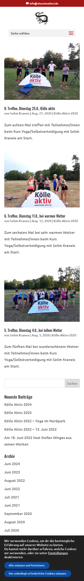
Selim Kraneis (20, 113)
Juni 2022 (12, 488)
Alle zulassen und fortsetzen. (27, 565)
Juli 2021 (11, 496)
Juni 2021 (12, 505)
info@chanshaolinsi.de (44, 3)
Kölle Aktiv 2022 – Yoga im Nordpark (34, 420)
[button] (71, 36)
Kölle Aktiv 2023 (18, 412)
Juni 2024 (12, 463)
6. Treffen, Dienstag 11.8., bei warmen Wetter (34, 216)
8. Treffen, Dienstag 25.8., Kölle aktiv (29, 108)
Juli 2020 (11, 530)
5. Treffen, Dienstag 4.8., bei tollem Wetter (33, 330)
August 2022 (14, 480)
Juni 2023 (12, 471)
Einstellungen (58, 553)
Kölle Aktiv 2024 (18, 404)
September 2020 (18, 513)
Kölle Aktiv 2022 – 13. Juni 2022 (30, 429)
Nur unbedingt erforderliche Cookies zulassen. (38, 573)
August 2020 (14, 521)
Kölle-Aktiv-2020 (66, 113)
